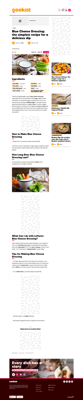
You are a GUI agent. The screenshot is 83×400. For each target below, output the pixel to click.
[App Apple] (12, 397)
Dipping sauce (15, 353)
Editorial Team (16, 48)
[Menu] (69, 10)
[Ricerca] (59, 10)
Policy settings (39, 391)
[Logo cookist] (21, 10)
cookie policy (38, 387)
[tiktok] (13, 374)
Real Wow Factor (29, 353)
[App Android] (20, 397)
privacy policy (39, 385)
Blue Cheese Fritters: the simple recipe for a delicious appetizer (61, 79)
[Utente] (66, 10)
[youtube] (20, 374)
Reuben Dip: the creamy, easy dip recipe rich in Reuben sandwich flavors (61, 139)
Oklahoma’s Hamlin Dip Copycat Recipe (60, 109)
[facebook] (24, 374)
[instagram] (17, 374)
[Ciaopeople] (70, 397)
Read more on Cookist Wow (30, 329)
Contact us (38, 389)
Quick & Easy (21, 353)
